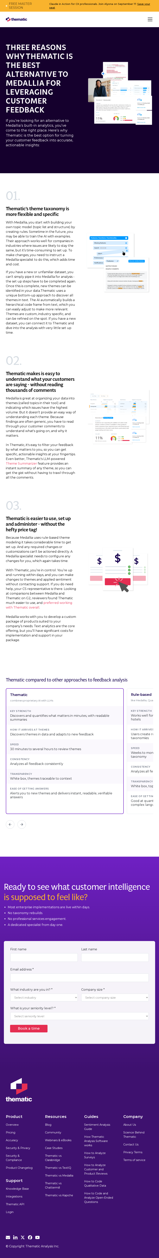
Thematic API (15, 1204)
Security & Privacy (18, 1148)
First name (18, 949)
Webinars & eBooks (58, 1140)
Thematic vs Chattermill (53, 1185)
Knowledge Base (17, 1188)
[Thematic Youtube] (37, 1237)
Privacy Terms (132, 1152)
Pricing (10, 1132)
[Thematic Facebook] (30, 1237)
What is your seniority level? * (33, 1008)
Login (10, 1212)
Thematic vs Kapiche (59, 1195)
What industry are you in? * (31, 989)
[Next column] (21, 824)
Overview (12, 1124)
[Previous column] (10, 824)
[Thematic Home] (19, 1089)
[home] (16, 19)
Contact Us (130, 1144)
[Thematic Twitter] (23, 1237)
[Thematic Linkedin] (15, 1237)
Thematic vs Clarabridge (53, 1158)
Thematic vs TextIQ (58, 1168)
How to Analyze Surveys (95, 1155)
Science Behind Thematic (133, 1135)
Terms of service (134, 1160)
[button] (149, 19)
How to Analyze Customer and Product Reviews (95, 1169)
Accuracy (12, 1140)
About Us (129, 1124)
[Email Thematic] (8, 1237)
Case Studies (53, 1148)
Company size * (93, 989)
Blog (48, 1124)
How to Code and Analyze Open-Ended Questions (98, 1198)
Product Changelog (19, 1168)
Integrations (14, 1196)
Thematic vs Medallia (59, 1175)
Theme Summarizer (21, 463)
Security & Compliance (14, 1158)
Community (53, 1132)
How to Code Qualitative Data (95, 1183)
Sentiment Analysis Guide (97, 1127)
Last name (89, 949)
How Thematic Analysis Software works (96, 1141)
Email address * (22, 969)
